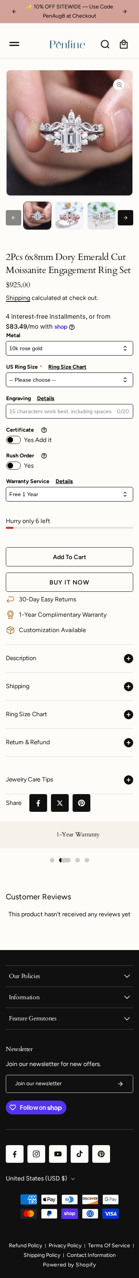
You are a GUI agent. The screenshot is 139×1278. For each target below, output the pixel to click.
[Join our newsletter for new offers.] (120, 1084)
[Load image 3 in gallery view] (101, 216)
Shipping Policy (42, 1255)
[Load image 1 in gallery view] (37, 216)
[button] (14, 44)
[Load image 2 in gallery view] (69, 216)
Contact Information (91, 1255)
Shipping (18, 297)
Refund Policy (25, 1245)
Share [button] (14, 802)
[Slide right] (125, 217)
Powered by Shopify (69, 1264)
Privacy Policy (65, 1245)
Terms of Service (109, 1245)
